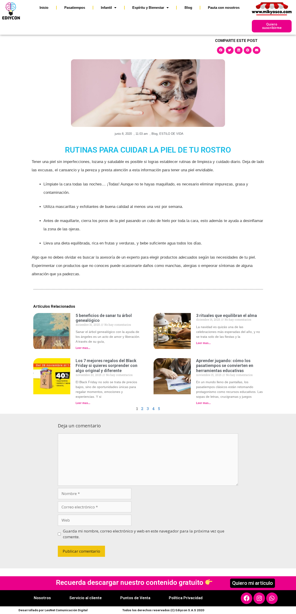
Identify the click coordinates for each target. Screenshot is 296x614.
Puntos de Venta (135, 597)
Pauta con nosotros (224, 7)
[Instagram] (259, 598)
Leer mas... (83, 348)
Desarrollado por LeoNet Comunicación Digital (53, 610)
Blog (188, 7)
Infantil (106, 7)
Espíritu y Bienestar (148, 7)
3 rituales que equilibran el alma (226, 315)
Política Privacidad (186, 597)
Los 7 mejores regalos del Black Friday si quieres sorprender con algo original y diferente (106, 365)
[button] (221, 50)
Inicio (44, 7)
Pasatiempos (74, 7)
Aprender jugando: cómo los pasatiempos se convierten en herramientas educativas (224, 365)
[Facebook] (246, 598)
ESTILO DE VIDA (171, 133)
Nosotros (42, 597)
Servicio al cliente (85, 597)
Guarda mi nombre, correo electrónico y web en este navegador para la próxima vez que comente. (143, 534)
